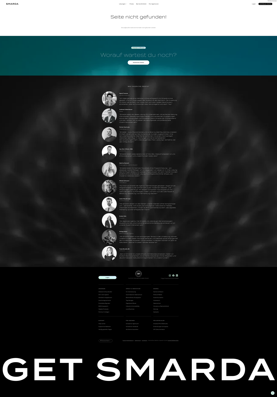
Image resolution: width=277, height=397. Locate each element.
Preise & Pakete (157, 294)
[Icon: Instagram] (169, 275)
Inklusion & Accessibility (132, 306)
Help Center (101, 323)
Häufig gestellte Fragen (105, 329)
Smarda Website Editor (173, 340)
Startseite (156, 312)
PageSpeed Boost (131, 303)
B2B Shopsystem (103, 306)
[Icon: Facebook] (173, 275)
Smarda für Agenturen (132, 323)
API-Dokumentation (159, 329)
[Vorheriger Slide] (95, 92)
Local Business (130, 309)
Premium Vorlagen (103, 312)
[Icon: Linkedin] (177, 275)
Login (254, 4)
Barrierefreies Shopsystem (133, 297)
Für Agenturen (154, 4)
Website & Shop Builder (105, 291)
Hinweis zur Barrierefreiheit (161, 306)
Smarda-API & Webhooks (160, 323)
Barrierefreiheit (141, 4)
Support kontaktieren (104, 326)
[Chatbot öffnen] (272, 393)
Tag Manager (129, 300)
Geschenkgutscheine (104, 300)
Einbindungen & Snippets (160, 326)
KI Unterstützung (131, 291)
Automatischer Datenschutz (134, 294)
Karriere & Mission (158, 291)
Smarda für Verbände (132, 326)
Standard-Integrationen (105, 297)
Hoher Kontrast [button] (272, 1)
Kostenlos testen (265, 4)
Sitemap (155, 309)
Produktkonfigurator (104, 303)
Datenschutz (157, 303)
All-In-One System (103, 294)
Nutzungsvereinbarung (128, 340)
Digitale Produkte (103, 309)
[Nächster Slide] (181, 92)
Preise (132, 4)
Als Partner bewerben (132, 329)
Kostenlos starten (158, 297)
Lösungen (122, 4)
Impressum (156, 300)
